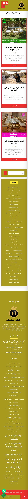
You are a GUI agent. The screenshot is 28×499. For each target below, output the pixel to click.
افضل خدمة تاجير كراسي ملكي (14, 187)
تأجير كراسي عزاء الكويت (13, 207)
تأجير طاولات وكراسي (14, 204)
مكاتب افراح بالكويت (17, 273)
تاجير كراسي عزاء (8, 227)
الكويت (10, 193)
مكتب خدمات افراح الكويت (14, 282)
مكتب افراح (8, 273)
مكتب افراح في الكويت (14, 279)
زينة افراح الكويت (19, 253)
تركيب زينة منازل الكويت (17, 250)
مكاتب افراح (19, 271)
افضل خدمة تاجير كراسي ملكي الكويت (14, 190)
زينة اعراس (8, 250)
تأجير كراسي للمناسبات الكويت (13, 210)
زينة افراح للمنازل (9, 253)
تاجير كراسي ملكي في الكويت (14, 236)
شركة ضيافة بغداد (13, 262)
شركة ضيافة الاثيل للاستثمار (14, 256)
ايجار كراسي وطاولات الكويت (13, 196)
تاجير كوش (7, 245)
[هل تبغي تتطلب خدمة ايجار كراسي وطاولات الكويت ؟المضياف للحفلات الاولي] (22, 5)
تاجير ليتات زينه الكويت (14, 247)
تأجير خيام (8, 198)
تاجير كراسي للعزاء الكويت (14, 347)
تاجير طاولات (19, 213)
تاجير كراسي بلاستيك (19, 227)
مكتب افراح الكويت (13, 276)
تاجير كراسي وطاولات (14, 239)
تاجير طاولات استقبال (10, 213)
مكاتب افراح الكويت (10, 271)
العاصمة (16, 193)
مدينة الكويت (9, 268)
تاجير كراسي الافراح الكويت (14, 224)
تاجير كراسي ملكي (13, 230)
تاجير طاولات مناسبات (18, 222)
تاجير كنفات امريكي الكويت (18, 245)
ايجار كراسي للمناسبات (17, 198)
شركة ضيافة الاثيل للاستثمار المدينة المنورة (14, 259)
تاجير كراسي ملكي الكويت (14, 233)
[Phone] (4, 491)
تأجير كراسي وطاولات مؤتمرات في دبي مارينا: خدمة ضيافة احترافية (14, 342)
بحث (5, 173)
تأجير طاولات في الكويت (13, 201)
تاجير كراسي (8, 222)
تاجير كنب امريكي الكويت (14, 242)
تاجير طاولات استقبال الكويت (14, 216)
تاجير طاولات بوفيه (13, 219)
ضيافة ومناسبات (18, 268)
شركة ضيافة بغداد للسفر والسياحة (13, 265)
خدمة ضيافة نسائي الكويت (14, 352)
